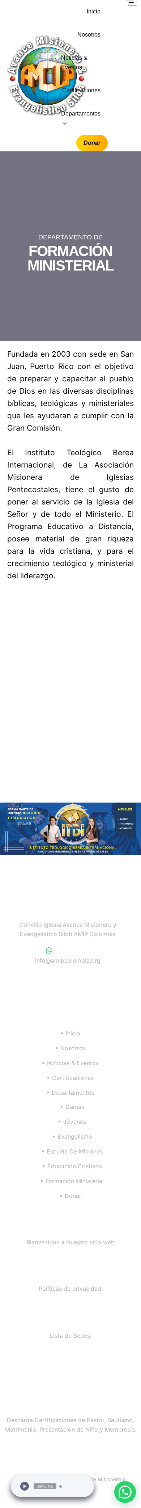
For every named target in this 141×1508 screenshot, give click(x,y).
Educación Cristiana (74, 1166)
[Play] (24, 1486)
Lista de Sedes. (70, 1335)
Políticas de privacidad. (71, 1288)
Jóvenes (74, 1121)
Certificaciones (81, 90)
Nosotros (89, 35)
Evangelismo (74, 1136)
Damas (74, 1106)
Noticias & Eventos (74, 62)
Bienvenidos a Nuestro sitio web (70, 1242)
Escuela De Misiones (75, 1151)
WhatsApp (71, 950)
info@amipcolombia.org (68, 960)
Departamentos (81, 113)
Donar (92, 143)
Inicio (94, 11)
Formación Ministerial (75, 1181)
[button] (125, 1492)
